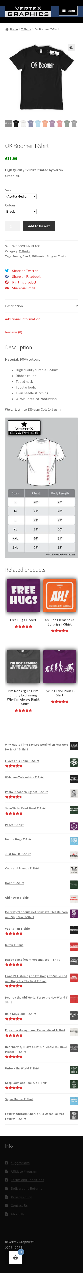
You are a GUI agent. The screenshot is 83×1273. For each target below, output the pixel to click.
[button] (71, 47)
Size (8, 190)
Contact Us (19, 1205)
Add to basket (39, 226)
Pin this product (24, 282)
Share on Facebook (26, 276)
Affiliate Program (24, 1171)
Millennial (38, 256)
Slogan (52, 256)
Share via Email (23, 288)
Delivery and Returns (26, 1188)
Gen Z (26, 256)
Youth (62, 256)
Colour (10, 205)
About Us (18, 1214)
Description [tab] (14, 306)
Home (14, 29)
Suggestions (20, 1162)
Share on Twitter (25, 270)
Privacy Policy (21, 1197)
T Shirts (26, 29)
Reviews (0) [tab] (13, 332)
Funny (17, 256)
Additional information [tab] (22, 319)
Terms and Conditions (27, 1180)
